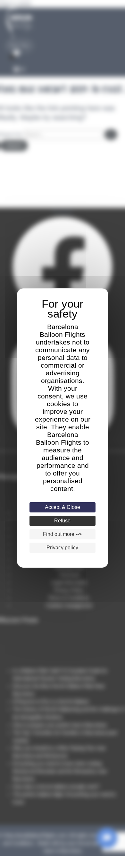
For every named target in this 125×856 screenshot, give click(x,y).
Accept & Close (62, 507)
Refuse (62, 520)
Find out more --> (62, 534)
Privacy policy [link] (62, 547)
